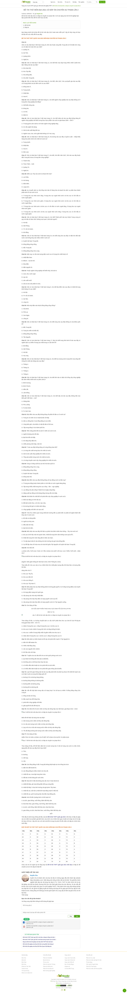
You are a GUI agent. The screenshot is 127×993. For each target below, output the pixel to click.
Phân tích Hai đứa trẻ (48, 968)
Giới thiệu (58, 987)
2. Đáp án (26, 27)
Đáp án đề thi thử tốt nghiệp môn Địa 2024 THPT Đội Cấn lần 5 (38, 941)
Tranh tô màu (25, 968)
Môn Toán (24, 962)
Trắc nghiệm (81, 2)
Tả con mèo (46, 962)
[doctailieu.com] (63, 976)
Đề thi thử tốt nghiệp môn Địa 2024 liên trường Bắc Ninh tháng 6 (38, 944)
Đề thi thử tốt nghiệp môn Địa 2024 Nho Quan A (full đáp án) (37, 946)
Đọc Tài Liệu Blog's (69, 964)
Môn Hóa (24, 964)
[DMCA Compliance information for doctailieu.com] (69, 985)
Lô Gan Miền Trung (69, 968)
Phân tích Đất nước (48, 966)
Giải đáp (75, 2)
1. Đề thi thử (26, 25)
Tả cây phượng (25, 970)
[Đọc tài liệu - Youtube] (65, 990)
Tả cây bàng (89, 962)
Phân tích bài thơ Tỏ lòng (49, 964)
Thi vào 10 (67, 2)
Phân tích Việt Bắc (47, 958)
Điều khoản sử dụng (66, 987)
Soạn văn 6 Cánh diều (70, 958)
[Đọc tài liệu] (62, 990)
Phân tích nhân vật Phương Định (94, 968)
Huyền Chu (34, 875)
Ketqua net (67, 966)
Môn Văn (24, 958)
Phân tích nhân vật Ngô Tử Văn (93, 960)
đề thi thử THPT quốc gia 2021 (57, 817)
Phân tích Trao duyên (91, 966)
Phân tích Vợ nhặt (90, 958)
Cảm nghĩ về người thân (92, 964)
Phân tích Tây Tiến (26, 966)
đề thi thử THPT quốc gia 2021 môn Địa (60, 864)
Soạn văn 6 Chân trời (70, 960)
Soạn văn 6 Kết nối (69, 962)
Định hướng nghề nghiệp (49, 970)
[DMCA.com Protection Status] (60, 985)
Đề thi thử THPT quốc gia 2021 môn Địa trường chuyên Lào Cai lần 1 (39, 939)
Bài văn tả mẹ (46, 960)
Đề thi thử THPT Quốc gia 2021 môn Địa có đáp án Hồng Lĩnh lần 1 (39, 937)
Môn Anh (24, 960)
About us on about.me (27, 972)
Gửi (77, 916)
